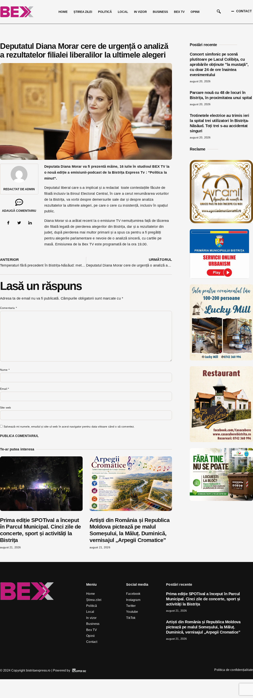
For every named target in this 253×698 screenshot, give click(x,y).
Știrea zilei (83, 11)
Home (63, 11)
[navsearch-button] (219, 12)
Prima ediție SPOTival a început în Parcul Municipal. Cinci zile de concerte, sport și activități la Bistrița (203, 599)
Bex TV (179, 11)
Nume (4, 369)
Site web (5, 407)
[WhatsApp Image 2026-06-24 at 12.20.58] (221, 500)
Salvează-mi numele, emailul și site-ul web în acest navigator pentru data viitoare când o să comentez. (69, 426)
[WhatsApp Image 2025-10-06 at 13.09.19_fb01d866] (221, 359)
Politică (105, 11)
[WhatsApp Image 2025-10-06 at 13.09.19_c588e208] (221, 441)
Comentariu (8, 307)
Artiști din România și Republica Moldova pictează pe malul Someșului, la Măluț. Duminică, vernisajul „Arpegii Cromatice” (203, 627)
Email (4, 388)
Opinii (195, 11)
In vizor (140, 11)
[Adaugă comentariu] (19, 202)
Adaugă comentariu (19, 210)
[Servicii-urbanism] (219, 277)
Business (160, 11)
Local (123, 11)
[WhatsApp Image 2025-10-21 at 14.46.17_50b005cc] (221, 222)
